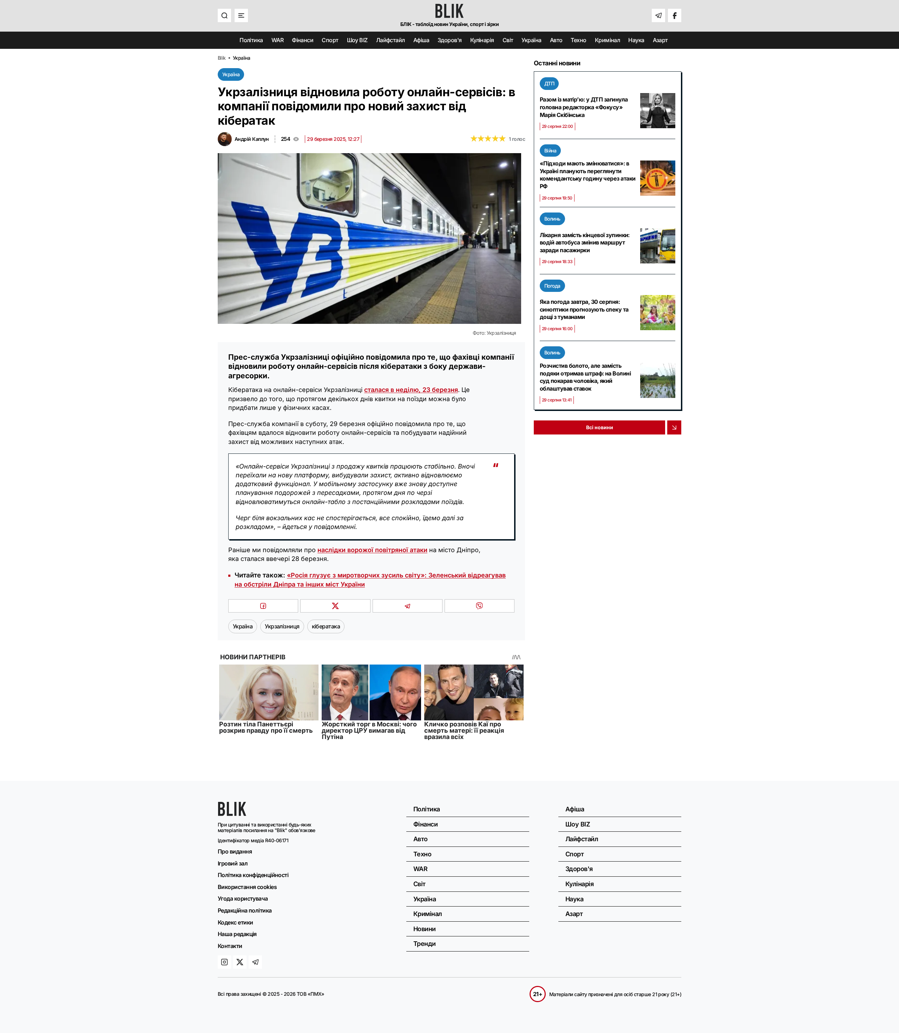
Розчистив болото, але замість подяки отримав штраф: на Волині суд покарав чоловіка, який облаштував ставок (585, 377)
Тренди (424, 943)
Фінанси (302, 40)
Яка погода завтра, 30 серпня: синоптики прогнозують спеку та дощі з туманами (584, 309)
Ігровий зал (233, 863)
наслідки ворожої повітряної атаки (372, 550)
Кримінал (607, 40)
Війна (550, 150)
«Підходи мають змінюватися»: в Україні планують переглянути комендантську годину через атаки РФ (587, 175)
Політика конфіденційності (253, 874)
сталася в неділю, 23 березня (411, 389)
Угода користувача (243, 898)
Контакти (230, 945)
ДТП (549, 83)
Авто (556, 40)
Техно (578, 40)
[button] (224, 15)
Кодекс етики (235, 922)
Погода (552, 286)
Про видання (235, 851)
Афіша (421, 40)
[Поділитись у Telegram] (407, 606)
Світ (508, 40)
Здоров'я (450, 40)
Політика (251, 40)
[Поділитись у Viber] (479, 606)
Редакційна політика (245, 910)
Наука (636, 40)
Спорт (330, 40)
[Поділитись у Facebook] (263, 606)
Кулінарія (482, 40)
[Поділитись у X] (335, 606)
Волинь (552, 219)
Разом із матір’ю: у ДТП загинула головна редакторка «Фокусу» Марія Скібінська (584, 107)
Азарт (660, 40)
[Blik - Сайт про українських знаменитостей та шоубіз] (232, 813)
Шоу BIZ (357, 40)
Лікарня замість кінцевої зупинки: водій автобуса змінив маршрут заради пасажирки (585, 242)
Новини (424, 929)
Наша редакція (237, 933)
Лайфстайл (390, 40)
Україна (531, 40)
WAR (277, 40)
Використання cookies (247, 886)
